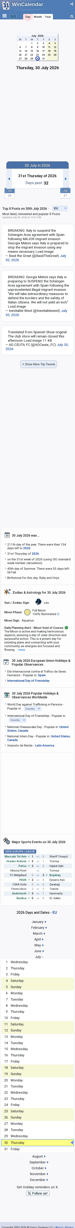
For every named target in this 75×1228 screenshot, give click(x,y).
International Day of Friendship (28, 680)
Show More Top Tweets (38, 364)
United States (60, 736)
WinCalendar (27, 4)
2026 (26, 548)
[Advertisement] (37, 117)
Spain (42, 675)
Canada (23, 730)
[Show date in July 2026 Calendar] (37, 53)
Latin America (44, 745)
